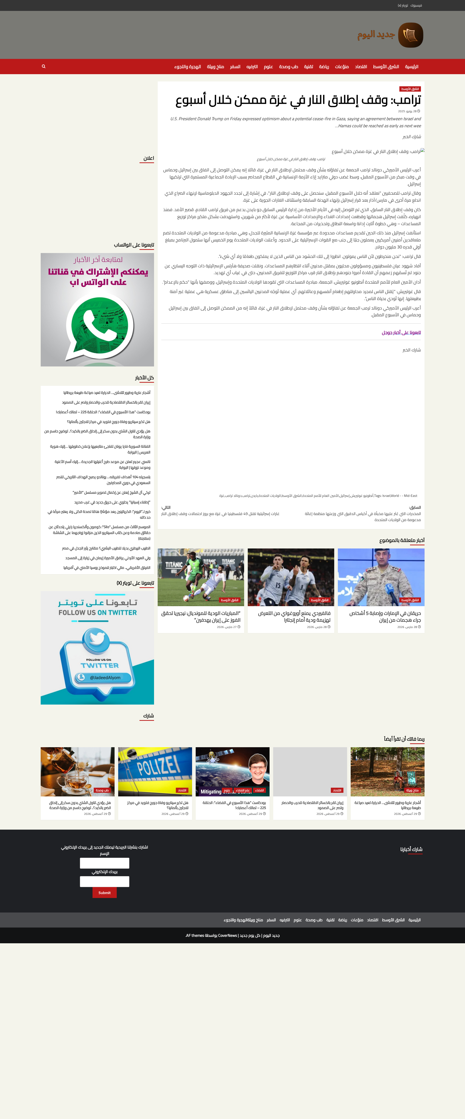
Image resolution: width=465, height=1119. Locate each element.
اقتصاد (361, 67)
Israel (386, 495)
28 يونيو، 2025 (407, 111)
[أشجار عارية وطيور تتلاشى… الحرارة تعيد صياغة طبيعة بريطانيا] (388, 771)
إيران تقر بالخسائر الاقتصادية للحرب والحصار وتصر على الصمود (106, 402)
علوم (268, 67)
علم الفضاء (243, 790)
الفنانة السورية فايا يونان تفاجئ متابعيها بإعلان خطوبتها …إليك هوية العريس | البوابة (100, 450)
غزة (221, 495)
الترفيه (252, 67)
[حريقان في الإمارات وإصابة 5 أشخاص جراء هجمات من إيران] (381, 577)
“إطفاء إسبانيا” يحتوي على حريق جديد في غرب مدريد (112, 502)
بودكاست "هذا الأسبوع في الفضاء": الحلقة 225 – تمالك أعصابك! (103, 412)
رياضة (324, 67)
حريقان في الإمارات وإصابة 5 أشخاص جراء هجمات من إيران (385, 616)
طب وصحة (288, 67)
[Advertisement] (291, 422)
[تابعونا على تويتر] (97, 309)
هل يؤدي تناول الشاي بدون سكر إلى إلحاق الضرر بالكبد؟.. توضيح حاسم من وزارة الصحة (97, 434)
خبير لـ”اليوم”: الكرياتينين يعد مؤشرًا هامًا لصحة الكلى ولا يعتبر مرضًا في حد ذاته (99, 515)
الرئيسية (411, 67)
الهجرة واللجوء (187, 67)
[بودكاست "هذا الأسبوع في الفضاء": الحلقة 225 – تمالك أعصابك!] (233, 771)
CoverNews (227, 935)
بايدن (254, 495)
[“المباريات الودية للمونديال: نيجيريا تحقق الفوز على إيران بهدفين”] (201, 577)
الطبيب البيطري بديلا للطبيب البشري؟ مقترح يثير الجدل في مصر (106, 548)
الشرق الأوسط (386, 67)
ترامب (246, 495)
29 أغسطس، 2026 (405, 814)
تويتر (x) (403, 5)
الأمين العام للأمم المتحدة (320, 495)
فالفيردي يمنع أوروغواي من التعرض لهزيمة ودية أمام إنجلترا (294, 616)
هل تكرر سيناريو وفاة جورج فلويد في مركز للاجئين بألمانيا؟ (108, 422)
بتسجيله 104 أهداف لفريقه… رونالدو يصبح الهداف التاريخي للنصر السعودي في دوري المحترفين (103, 480)
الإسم (104, 853)
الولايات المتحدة (270, 495)
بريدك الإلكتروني (104, 872)
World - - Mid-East (404, 495)
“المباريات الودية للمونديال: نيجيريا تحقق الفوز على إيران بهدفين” (200, 616)
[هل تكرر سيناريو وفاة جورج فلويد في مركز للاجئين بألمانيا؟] (155, 771)
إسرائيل (345, 495)
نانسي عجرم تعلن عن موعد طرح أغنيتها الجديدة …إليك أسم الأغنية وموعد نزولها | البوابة (102, 465)
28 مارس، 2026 (407, 627)
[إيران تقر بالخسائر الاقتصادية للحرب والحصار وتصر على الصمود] (310, 771)
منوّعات (342, 67)
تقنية (308, 67)
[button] (44, 66)
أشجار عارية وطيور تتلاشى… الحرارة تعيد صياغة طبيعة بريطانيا (106, 393)
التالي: (220, 510)
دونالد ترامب (233, 495)
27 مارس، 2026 (227, 627)
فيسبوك (416, 5)
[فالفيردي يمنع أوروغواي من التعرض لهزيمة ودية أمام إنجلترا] (291, 577)
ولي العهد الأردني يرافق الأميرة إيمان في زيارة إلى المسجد (107, 558)
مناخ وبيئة (215, 67)
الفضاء (259, 790)
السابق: (363, 513)
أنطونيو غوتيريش (361, 495)
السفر (235, 67)
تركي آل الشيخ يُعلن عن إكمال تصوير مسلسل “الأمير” (111, 493)
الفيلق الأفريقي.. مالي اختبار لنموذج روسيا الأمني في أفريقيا (106, 568)
